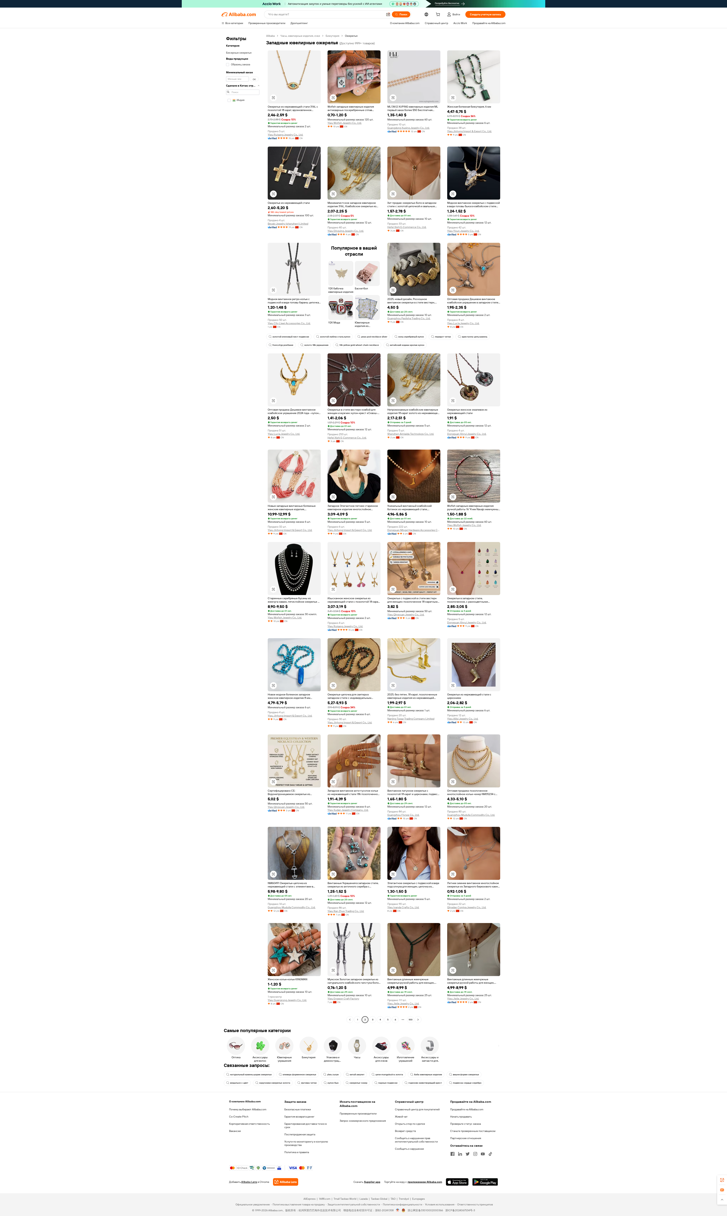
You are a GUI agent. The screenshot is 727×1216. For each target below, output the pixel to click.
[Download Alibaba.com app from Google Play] (485, 1182)
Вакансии (235, 1130)
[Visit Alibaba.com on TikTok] (490, 1154)
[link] (722, 1180)
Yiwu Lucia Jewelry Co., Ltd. (463, 323)
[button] (388, 14)
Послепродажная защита (299, 1134)
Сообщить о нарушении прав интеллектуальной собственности (416, 1140)
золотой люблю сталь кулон (335, 336)
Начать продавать (461, 1116)
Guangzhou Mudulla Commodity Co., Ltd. (471, 814)
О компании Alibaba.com (245, 1101)
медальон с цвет (239, 1083)
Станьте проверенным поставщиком (472, 1130)
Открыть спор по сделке (410, 1123)
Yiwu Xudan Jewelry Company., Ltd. (348, 809)
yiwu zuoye (333, 1074)
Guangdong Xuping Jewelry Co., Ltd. (408, 127)
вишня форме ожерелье (466, 1074)
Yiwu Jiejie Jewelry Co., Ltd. (403, 1003)
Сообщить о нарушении (409, 1148)
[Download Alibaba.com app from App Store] (457, 1182)
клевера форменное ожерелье (299, 1074)
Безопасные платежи (297, 1109)
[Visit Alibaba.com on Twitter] (467, 1154)
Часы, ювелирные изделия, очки (300, 35)
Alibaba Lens (249, 1181)
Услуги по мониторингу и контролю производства (306, 1143)
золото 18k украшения (316, 345)
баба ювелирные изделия (428, 1074)
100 (411, 1019)
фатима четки (309, 1083)
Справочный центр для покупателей (417, 1109)
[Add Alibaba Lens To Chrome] (285, 1182)
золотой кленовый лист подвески (290, 336)
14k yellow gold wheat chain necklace (359, 345)
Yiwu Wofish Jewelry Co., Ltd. (345, 122)
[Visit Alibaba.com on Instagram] (475, 1154)
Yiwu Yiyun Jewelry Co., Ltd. (463, 230)
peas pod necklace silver (374, 336)
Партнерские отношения (465, 1138)
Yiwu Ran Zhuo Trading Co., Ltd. (346, 911)
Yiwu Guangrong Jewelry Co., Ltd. (287, 1000)
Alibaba (270, 35)
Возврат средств (405, 1130)
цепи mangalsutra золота (389, 1074)
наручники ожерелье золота (274, 1083)
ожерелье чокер (358, 1083)
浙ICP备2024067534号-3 (460, 1210)
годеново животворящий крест (425, 1083)
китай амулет (357, 1074)
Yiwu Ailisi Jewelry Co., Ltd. (462, 718)
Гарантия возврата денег (299, 1116)
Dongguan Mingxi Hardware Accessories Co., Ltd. (413, 530)
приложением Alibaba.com (425, 1181)
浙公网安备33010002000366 (425, 1210)
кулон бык (333, 1083)
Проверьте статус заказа (465, 1123)
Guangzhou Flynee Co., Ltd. (403, 814)
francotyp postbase (282, 345)
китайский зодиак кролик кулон (407, 345)
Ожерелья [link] (351, 35)
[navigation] (243, 528)
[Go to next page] (418, 1019)
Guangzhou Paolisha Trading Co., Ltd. (408, 318)
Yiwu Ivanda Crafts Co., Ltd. (403, 907)
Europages (418, 1198)
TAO (393, 1198)
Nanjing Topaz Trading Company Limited (410, 718)
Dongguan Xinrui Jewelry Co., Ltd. (466, 433)
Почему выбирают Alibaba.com (247, 1109)
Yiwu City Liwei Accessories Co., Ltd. (289, 323)
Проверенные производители (358, 1113)
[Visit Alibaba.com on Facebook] (452, 1154)
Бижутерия (332, 35)
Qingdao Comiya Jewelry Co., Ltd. (466, 907)
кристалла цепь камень (474, 336)
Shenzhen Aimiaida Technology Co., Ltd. (410, 433)
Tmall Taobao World (345, 1198)
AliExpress (309, 1198)
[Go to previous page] (349, 1019)
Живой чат (401, 1116)
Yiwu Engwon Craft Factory (343, 998)
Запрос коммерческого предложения (363, 1120)
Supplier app (372, 1181)
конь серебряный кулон (411, 336)
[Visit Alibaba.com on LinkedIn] (460, 1154)
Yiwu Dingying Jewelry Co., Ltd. (346, 230)
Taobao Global (379, 1198)
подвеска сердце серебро (467, 1083)
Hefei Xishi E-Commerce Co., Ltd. (406, 227)
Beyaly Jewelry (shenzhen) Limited (288, 223)
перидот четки (443, 336)
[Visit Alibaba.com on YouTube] (483, 1154)
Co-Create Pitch (238, 1116)
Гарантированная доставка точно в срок (305, 1125)
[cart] (439, 14)
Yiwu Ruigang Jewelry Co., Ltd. (285, 134)
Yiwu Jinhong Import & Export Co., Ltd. (469, 131)
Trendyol (404, 1198)
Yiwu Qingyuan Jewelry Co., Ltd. (405, 614)
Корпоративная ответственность (249, 1123)
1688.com (324, 1198)
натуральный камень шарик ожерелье (251, 1074)
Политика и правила (296, 1152)
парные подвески (387, 1083)
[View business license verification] (397, 1210)
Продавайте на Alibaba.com (466, 1109)
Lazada (364, 1198)
